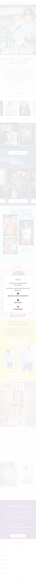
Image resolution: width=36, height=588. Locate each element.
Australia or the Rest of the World (18, 295)
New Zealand (18, 302)
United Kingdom (18, 309)
